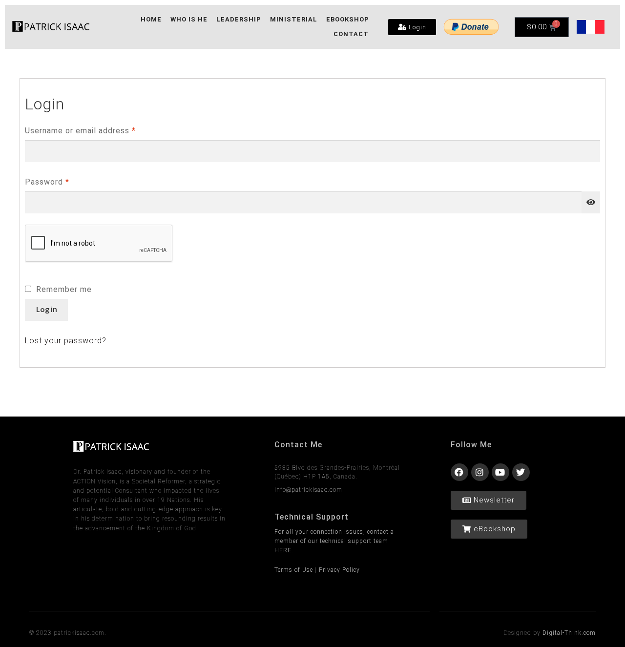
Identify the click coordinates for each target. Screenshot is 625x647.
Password (64, 180)
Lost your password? (65, 340)
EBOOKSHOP (347, 19)
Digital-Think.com (569, 632)
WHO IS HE (189, 19)
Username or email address (97, 128)
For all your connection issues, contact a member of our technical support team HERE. (334, 541)
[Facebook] (459, 472)
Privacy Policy (339, 569)
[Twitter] (521, 472)
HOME (151, 19)
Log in (46, 309)
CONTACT (351, 34)
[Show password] (591, 202)
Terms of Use (293, 569)
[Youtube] (500, 472)
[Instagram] (480, 472)
